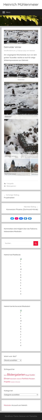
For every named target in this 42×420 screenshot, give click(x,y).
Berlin (5, 375)
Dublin (32, 375)
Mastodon (7, 405)
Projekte (7, 382)
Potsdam (32, 378)
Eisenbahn (13, 378)
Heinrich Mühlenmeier (21, 4)
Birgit (27, 375)
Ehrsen (7, 379)
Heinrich (32, 50)
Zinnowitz (17, 381)
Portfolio (25, 379)
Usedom (13, 381)
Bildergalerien (11, 186)
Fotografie (10, 183)
